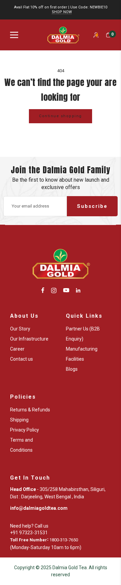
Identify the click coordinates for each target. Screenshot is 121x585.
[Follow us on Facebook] (42, 290)
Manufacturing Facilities (81, 354)
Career (17, 349)
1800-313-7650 (63, 539)
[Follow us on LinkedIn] (78, 290)
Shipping (19, 419)
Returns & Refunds (30, 409)
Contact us (21, 359)
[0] (108, 35)
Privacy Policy (24, 430)
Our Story (20, 328)
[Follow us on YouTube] (66, 290)
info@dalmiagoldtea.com (39, 508)
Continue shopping (60, 116)
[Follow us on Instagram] (53, 290)
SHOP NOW (62, 12)
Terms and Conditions (21, 445)
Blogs (72, 369)
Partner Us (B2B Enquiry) (83, 334)
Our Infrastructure (29, 339)
